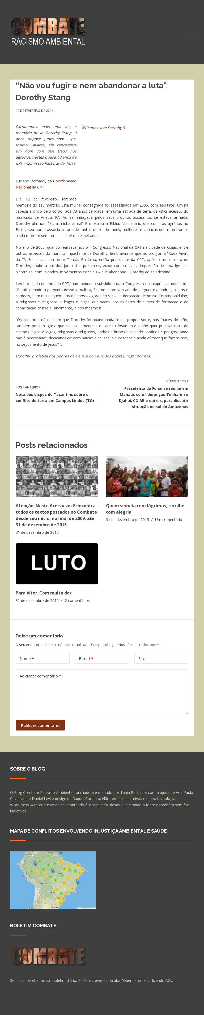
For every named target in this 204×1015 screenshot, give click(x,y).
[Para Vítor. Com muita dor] (57, 563)
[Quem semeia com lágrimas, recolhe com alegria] (147, 476)
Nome (27, 658)
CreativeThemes (103, 1005)
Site (141, 658)
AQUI (170, 980)
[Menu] (191, 31)
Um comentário (168, 519)
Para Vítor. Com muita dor (43, 593)
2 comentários (77, 600)
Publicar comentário (40, 725)
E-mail (86, 658)
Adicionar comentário (40, 676)
